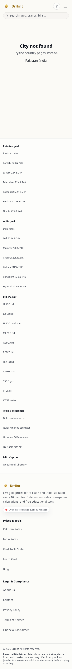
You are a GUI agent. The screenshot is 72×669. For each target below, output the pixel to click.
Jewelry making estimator (16, 427)
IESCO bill (8, 313)
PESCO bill (8, 352)
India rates (9, 228)
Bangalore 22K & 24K (14, 277)
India (43, 60)
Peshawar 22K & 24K (14, 201)
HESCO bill (8, 362)
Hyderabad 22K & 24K (14, 286)
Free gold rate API (12, 447)
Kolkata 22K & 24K (12, 267)
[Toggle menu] (65, 6)
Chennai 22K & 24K (13, 257)
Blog (6, 569)
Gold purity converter (14, 418)
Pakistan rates (10, 153)
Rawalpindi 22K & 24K (14, 192)
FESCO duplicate (12, 323)
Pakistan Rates (12, 529)
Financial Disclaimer (16, 630)
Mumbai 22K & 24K (13, 248)
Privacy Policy (11, 610)
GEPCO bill (8, 342)
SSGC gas (8, 381)
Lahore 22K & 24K (12, 172)
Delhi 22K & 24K (11, 238)
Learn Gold (10, 559)
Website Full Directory (14, 464)
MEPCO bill (9, 333)
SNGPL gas (9, 371)
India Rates (10, 539)
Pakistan (31, 60)
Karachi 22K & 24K (13, 163)
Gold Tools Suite (13, 549)
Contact (8, 600)
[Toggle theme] (56, 6)
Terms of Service (13, 620)
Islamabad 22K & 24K (14, 182)
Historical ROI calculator (16, 437)
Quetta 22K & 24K (12, 211)
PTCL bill (7, 390)
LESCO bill (8, 304)
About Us (9, 590)
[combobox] (38, 16)
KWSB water (9, 400)
